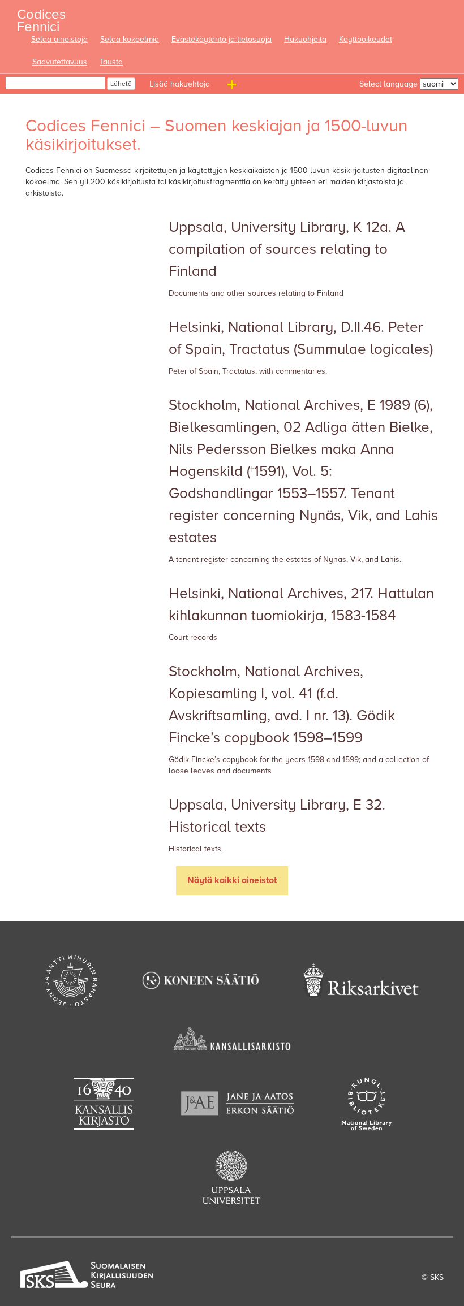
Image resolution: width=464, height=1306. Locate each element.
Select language (388, 84)
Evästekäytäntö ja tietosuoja (221, 39)
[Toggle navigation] (233, 86)
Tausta (111, 62)
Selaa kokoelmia (129, 39)
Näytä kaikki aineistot (232, 880)
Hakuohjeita (305, 39)
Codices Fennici (41, 17)
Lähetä (121, 84)
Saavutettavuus (59, 62)
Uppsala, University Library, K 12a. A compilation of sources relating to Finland (287, 249)
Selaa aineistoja (59, 39)
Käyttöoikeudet (365, 39)
